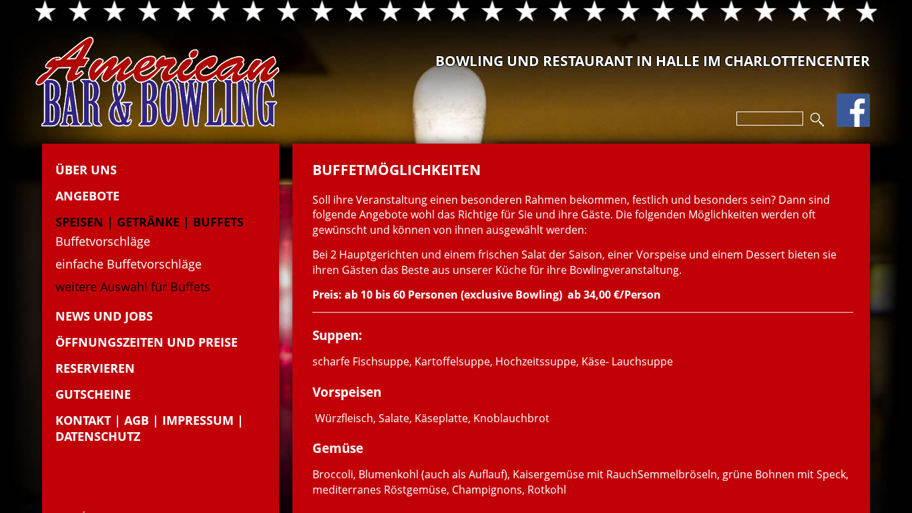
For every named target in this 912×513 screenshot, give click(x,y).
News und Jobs (104, 316)
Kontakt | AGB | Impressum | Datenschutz (149, 428)
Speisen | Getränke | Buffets (149, 222)
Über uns (86, 170)
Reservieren (95, 368)
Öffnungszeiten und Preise (146, 342)
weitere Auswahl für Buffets (132, 287)
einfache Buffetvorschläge (128, 264)
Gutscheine (93, 394)
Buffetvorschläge (102, 241)
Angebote (87, 196)
